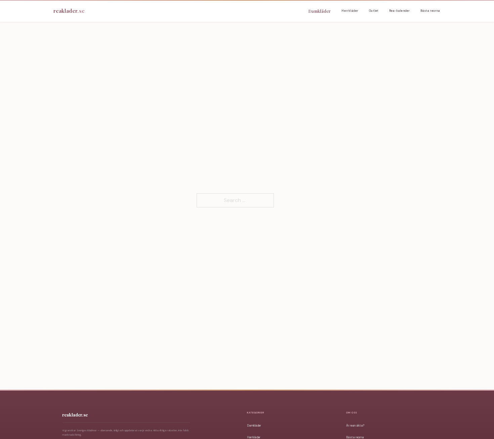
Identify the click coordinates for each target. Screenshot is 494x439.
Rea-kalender (399, 11)
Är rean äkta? (355, 426)
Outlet (373, 11)
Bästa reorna (430, 11)
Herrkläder (349, 11)
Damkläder (319, 11)
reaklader (69, 10)
